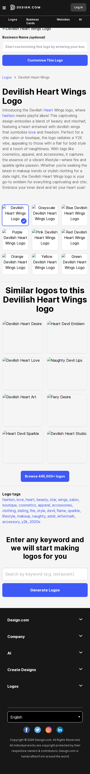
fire (33, 510)
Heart (48, 110)
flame (62, 510)
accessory (11, 521)
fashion (8, 115)
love (32, 132)
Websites (63, 19)
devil (51, 510)
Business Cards (32, 21)
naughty (39, 516)
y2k (25, 521)
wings (63, 499)
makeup (24, 516)
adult (52, 516)
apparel (44, 505)
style (41, 510)
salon (74, 499)
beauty (42, 499)
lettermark (66, 516)
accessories (62, 505)
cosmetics (28, 505)
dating (23, 510)
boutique (10, 505)
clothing (9, 510)
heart (31, 499)
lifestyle (9, 516)
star (53, 499)
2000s (35, 521)
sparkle (74, 510)
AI (80, 19)
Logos (12, 19)
